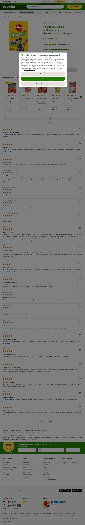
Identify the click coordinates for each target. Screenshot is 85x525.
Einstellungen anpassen (43, 74)
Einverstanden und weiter (43, 79)
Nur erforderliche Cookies (43, 84)
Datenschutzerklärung (29, 69)
